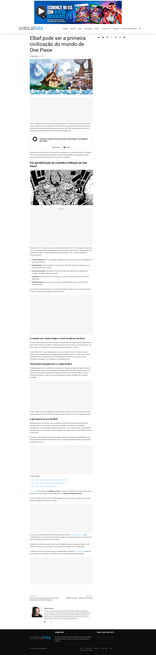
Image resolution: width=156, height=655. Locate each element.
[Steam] (48, 621)
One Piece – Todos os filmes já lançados (44, 486)
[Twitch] (116, 37)
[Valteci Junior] (37, 615)
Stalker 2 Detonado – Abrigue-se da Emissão (79, 598)
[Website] (54, 621)
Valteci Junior (34, 56)
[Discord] (98, 37)
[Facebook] (103, 37)
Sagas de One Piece (77, 535)
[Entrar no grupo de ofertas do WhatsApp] (78, 13)
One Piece (33, 491)
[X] (51, 621)
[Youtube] (124, 37)
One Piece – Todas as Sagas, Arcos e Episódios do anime (50, 480)
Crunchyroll (79, 551)
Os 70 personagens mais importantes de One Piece (48, 483)
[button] (140, 28)
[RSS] (111, 37)
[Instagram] (45, 621)
